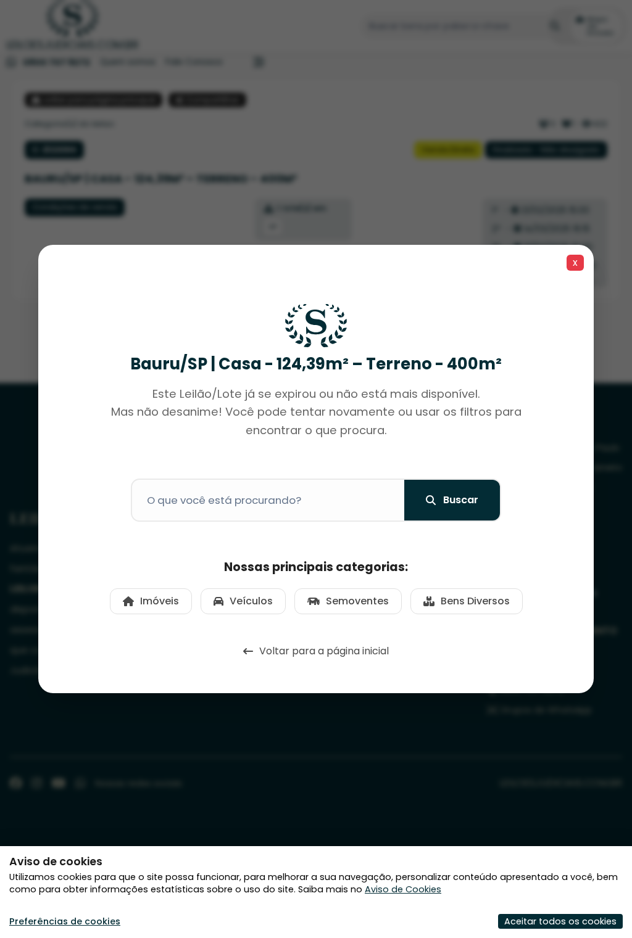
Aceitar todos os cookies (560, 921)
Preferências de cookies (64, 921)
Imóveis (159, 601)
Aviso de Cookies (403, 889)
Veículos (251, 601)
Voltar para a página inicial (324, 651)
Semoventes (357, 601)
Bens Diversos (475, 601)
